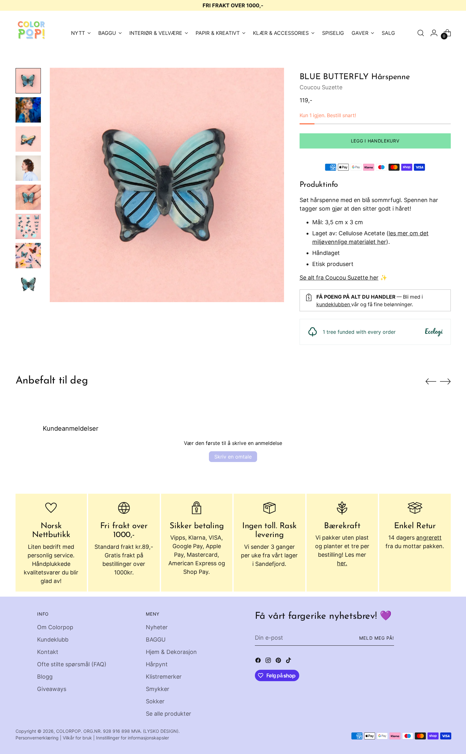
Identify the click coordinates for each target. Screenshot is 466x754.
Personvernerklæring (37, 737)
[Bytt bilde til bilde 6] (28, 226)
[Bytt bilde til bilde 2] (28, 110)
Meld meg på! (376, 638)
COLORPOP (68, 731)
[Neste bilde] (445, 381)
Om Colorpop (55, 627)
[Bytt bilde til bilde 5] (28, 197)
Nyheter (157, 627)
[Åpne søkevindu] (420, 33)
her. (342, 563)
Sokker (155, 701)
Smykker (157, 689)
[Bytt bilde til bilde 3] (28, 139)
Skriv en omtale (233, 456)
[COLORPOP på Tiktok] (289, 661)
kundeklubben (333, 304)
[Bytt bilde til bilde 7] (28, 255)
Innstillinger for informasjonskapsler (132, 737)
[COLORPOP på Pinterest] (279, 661)
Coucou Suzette (321, 87)
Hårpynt (157, 664)
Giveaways (51, 689)
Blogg (45, 676)
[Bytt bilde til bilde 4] (28, 168)
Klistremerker (164, 676)
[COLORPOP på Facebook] (258, 661)
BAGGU (155, 639)
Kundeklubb (52, 639)
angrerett (429, 537)
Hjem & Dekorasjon (171, 652)
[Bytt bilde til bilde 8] (28, 284)
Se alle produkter (168, 713)
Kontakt (47, 652)
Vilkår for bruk (77, 737)
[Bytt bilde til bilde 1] (28, 80)
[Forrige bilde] (430, 381)
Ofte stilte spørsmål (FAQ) (72, 664)
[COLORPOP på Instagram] (269, 661)
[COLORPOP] (31, 33)
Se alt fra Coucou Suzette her (339, 277)
